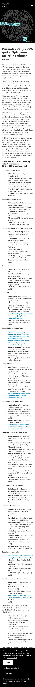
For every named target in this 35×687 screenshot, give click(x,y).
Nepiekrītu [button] (9, 673)
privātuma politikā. (12, 658)
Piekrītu (8, 663)
